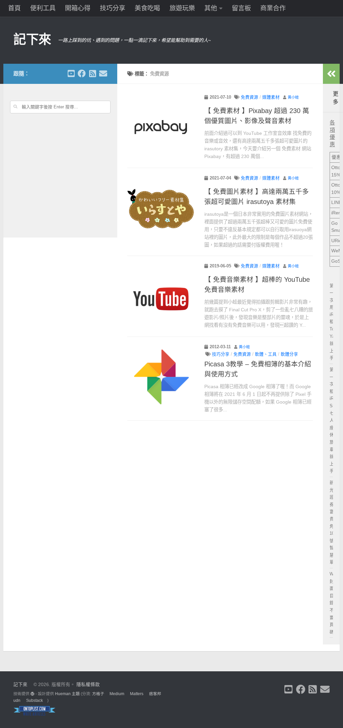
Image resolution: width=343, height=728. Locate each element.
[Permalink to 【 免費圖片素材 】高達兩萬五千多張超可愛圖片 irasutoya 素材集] (160, 208)
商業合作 (273, 8)
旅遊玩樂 (182, 8)
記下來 (32, 39)
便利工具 (43, 8)
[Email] (103, 73)
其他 (210, 8)
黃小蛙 (293, 97)
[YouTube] (71, 73)
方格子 (98, 693)
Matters (136, 693)
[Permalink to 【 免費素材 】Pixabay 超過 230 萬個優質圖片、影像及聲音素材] (160, 127)
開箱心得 (77, 8)
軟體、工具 (266, 354)
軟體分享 (289, 354)
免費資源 (249, 97)
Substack (34, 700)
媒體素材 (271, 97)
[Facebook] (82, 73)
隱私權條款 (88, 684)
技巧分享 (112, 8)
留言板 (241, 8)
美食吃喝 (147, 8)
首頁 (14, 8)
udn (16, 700)
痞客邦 (155, 693)
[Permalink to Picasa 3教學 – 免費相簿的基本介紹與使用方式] (160, 377)
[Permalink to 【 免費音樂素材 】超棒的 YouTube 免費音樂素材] (160, 296)
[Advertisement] (60, 182)
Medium (117, 693)
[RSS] (92, 73)
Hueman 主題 (67, 693)
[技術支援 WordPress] (32, 694)
